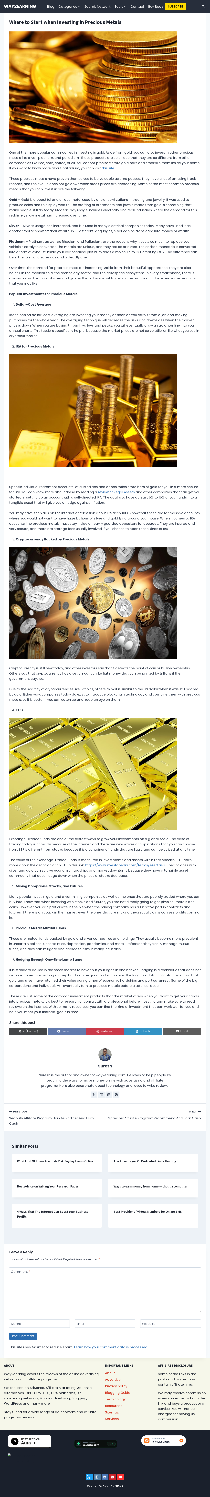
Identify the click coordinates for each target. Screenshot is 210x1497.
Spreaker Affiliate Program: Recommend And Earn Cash (154, 1115)
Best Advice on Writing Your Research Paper (47, 1186)
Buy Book (155, 6)
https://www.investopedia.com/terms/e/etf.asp (125, 865)
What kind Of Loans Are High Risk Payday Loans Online (55, 1161)
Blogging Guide (117, 1392)
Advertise (113, 1379)
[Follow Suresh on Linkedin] (108, 1095)
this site (108, 168)
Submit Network (97, 6)
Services (112, 1419)
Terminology (115, 1399)
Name (17, 1324)
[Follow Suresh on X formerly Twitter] (94, 1095)
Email (82, 1324)
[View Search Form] (203, 6)
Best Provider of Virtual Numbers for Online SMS (148, 1211)
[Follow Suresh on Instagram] (101, 1095)
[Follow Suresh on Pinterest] (116, 1095)
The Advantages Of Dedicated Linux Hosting (145, 1161)
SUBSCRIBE (175, 6)
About (110, 1373)
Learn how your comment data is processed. (111, 1347)
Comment (21, 1272)
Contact (137, 6)
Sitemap (112, 1412)
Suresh (105, 1066)
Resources (113, 1405)
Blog (50, 6)
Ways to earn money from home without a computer (151, 1186)
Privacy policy (116, 1386)
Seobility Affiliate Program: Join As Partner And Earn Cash (51, 1118)
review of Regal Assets (116, 492)
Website (149, 1324)
